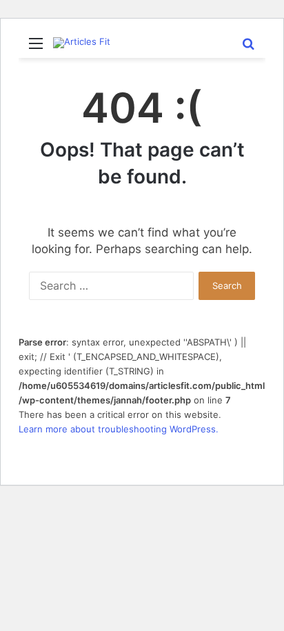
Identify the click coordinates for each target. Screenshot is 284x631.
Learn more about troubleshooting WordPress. (119, 428)
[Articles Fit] (81, 42)
